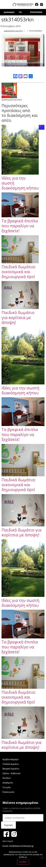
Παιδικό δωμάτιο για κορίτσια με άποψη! (18, 317)
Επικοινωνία (36, 12)
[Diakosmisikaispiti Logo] (23, 4)
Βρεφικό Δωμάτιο (11, 768)
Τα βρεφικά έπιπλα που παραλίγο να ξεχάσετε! (20, 225)
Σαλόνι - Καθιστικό (11, 773)
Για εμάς (7, 787)
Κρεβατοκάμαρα (10, 759)
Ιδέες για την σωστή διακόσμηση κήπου (20, 390)
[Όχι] (42, 858)
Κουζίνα (6, 778)
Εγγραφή (8, 825)
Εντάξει (23, 861)
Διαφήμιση (9, 12)
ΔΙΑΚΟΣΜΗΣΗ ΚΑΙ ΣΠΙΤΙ (13, 31)
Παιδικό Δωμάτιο (11, 764)
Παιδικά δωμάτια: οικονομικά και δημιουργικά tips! (19, 271)
